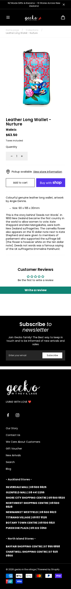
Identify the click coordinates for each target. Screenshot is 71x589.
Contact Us (13, 435)
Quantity (11, 147)
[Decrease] (9, 156)
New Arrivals (13, 455)
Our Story (12, 428)
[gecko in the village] (35, 17)
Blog (8, 469)
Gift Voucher (14, 448)
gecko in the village (25, 569)
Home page (12, 30)
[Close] (63, 4)
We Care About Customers (23, 442)
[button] (8, 17)
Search (10, 462)
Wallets (11, 129)
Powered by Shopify (49, 569)
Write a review (36, 290)
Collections (32, 30)
